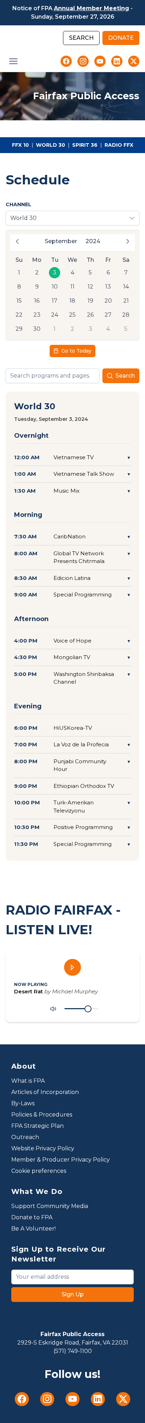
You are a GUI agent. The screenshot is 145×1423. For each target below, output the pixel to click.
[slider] (88, 1008)
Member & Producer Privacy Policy (60, 1159)
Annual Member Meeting (91, 8)
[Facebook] (66, 61)
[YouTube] (100, 61)
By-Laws (22, 1103)
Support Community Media (49, 1206)
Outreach (25, 1137)
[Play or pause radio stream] (72, 967)
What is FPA (28, 1080)
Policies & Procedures (41, 1114)
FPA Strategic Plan (37, 1125)
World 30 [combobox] (23, 218)
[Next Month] (128, 241)
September (61, 241)
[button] (13, 61)
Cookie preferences (38, 1171)
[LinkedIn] (116, 61)
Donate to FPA (31, 1217)
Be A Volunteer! (33, 1228)
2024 (93, 241)
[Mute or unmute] (53, 1008)
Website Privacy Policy (42, 1148)
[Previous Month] (17, 241)
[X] (133, 61)
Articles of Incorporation (45, 1092)
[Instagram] (83, 61)
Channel (18, 204)
